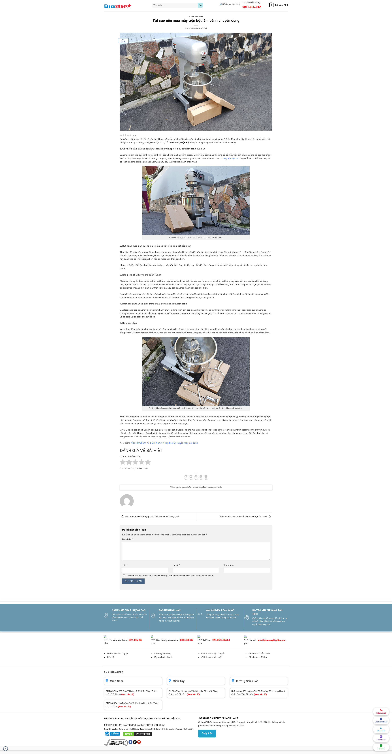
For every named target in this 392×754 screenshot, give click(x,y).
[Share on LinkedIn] (206, 477)
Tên (124, 565)
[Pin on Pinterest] (201, 477)
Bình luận (127, 539)
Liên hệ (381, 749)
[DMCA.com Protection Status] (138, 734)
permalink (217, 487)
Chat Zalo (381, 731)
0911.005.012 (251, 7)
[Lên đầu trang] (5, 748)
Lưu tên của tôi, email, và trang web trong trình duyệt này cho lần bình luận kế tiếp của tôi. (171, 575)
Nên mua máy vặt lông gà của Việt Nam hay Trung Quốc (152, 516)
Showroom (381, 740)
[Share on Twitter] (191, 477)
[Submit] (200, 5)
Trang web (229, 565)
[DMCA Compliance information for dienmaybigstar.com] (116, 743)
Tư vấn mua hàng (196, 16)
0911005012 (381, 713)
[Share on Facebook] (186, 477)
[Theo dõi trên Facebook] (130, 742)
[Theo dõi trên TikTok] (135, 742)
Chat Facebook (381, 722)
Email (176, 565)
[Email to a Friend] (196, 477)
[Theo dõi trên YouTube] (139, 742)
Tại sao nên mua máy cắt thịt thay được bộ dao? (244, 516)
